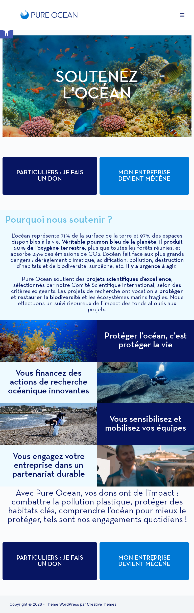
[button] (6, 31)
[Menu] (182, 15)
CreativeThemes (101, 604)
